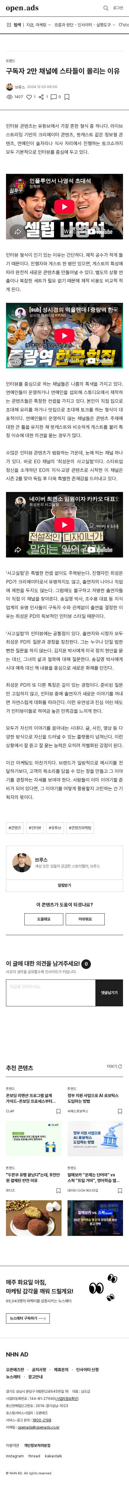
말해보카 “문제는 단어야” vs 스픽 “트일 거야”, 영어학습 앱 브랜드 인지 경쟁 (92, 1178)
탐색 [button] (17, 24)
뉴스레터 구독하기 (23, 1318)
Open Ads (22, 8)
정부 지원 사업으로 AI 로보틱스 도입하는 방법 (93, 1098)
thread (34, 1456)
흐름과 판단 (64, 24)
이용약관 (12, 1445)
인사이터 (85, 24)
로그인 (118, 8)
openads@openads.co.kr (38, 1427)
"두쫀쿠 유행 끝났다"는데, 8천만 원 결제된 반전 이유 (33, 1177)
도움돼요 (43, 919)
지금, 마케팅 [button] (36, 24)
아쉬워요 (85, 919)
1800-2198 (41, 1420)
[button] (115, 1066)
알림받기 (64, 885)
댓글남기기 (109, 993)
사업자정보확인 (66, 1399)
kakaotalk (53, 1456)
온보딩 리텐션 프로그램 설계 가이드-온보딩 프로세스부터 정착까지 (29, 1098)
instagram (15, 1456)
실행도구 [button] (103, 24)
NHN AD (17, 1354)
